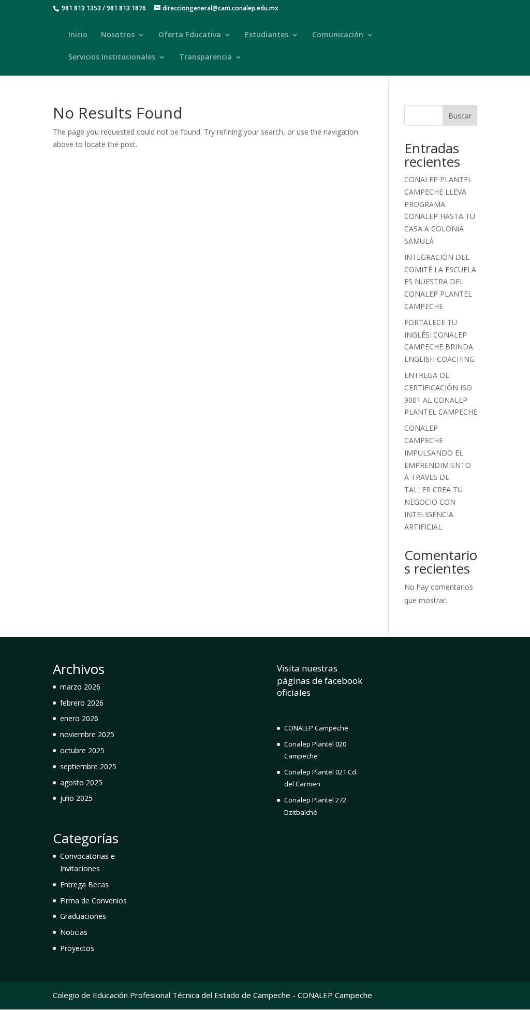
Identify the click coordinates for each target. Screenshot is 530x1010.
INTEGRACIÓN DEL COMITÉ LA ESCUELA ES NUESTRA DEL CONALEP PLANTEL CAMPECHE (440, 281)
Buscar (460, 116)
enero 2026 (79, 718)
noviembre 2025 (87, 734)
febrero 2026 (82, 703)
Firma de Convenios (93, 900)
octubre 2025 (82, 750)
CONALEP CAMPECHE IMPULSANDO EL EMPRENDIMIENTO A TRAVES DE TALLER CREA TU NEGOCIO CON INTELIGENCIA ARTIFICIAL (437, 477)
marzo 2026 (80, 687)
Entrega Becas (84, 884)
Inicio (77, 35)
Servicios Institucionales (111, 57)
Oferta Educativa (189, 35)
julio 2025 (76, 798)
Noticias (73, 932)
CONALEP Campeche (316, 728)
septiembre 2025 (88, 766)
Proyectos (77, 948)
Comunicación (337, 35)
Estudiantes (266, 35)
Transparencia (205, 57)
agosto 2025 (81, 782)
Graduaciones (83, 916)
